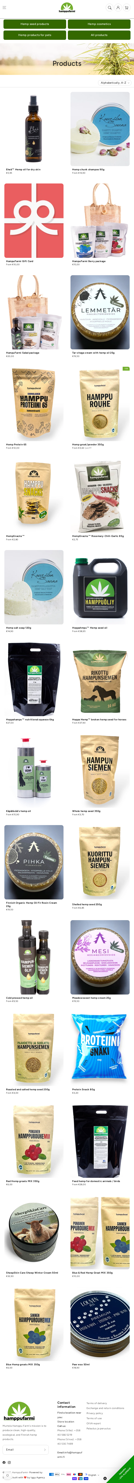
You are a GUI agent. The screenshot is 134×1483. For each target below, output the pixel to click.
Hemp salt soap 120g (18, 627)
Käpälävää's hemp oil (18, 811)
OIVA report (94, 1423)
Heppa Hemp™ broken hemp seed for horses (99, 719)
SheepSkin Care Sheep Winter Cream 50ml (32, 1272)
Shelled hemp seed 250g (87, 904)
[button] (4, 7)
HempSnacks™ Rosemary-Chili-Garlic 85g (98, 536)
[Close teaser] (105, 1478)
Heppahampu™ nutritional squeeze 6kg (30, 719)
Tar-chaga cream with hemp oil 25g (93, 352)
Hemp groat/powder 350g (88, 444)
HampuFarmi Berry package (89, 261)
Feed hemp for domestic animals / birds (96, 1181)
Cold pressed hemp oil (19, 997)
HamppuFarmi (20, 1472)
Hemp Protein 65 (16, 444)
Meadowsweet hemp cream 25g (91, 997)
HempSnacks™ (15, 536)
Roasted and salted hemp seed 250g (28, 1089)
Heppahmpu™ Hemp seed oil (89, 627)
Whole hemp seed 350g (86, 811)
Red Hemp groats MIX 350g (22, 1181)
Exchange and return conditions (105, 1408)
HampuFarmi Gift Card (19, 261)
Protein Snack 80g (83, 1089)
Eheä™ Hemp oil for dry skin (23, 169)
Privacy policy (95, 1413)
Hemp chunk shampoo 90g (88, 169)
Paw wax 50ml (81, 1364)
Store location (65, 1421)
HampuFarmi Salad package (22, 352)
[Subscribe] (45, 1449)
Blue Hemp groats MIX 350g (23, 1364)
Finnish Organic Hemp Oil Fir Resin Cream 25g (31, 904)
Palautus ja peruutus (99, 1428)
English (92, 1475)
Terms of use (94, 1418)
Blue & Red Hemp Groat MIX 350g (92, 1272)
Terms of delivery (97, 1403)
